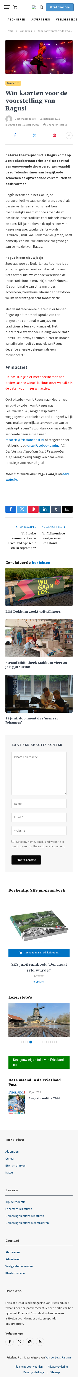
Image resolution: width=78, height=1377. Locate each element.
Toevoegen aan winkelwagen (41, 952)
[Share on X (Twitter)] (34, 135)
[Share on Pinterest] (54, 135)
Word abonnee (60, 7)
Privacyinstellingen (34, 1372)
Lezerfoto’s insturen (18, 1209)
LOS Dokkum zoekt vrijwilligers (33, 611)
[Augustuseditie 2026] (16, 1102)
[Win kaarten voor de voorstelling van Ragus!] (39, 57)
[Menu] (7, 7)
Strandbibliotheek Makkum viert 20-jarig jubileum (36, 664)
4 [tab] (35, 1042)
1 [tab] (23, 1042)
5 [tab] (39, 1042)
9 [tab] (56, 1042)
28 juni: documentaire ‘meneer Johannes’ (31, 720)
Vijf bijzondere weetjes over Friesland (53, 538)
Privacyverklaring (58, 1367)
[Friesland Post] (34, 7)
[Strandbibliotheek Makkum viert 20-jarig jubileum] (39, 638)
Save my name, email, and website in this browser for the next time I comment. (38, 844)
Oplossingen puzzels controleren (27, 1223)
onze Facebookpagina (43, 445)
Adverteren (40, 20)
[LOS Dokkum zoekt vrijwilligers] (39, 587)
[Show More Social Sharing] (69, 135)
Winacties (13, 83)
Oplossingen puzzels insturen (24, 1216)
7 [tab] (47, 1042)
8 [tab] (51, 1042)
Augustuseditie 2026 (44, 1098)
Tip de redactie (15, 1202)
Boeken (39, 976)
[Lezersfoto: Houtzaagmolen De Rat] (39, 1020)
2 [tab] (27, 1042)
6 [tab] (43, 1042)
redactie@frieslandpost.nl (24, 440)
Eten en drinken (15, 1165)
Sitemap (55, 1372)
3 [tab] (31, 1042)
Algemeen (12, 1152)
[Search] (41, 7)
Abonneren (16, 20)
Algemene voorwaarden (29, 1367)
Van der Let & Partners (58, 1358)
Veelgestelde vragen (19, 1266)
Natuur (9, 1172)
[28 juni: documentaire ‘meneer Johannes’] (39, 694)
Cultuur (10, 1159)
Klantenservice (15, 1273)
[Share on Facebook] (15, 135)
